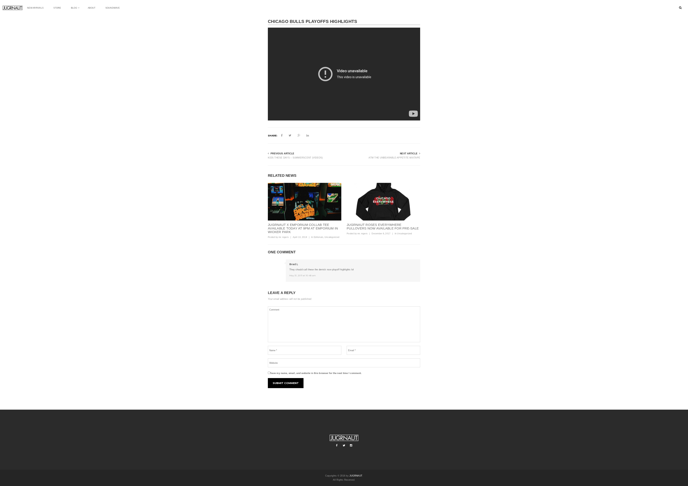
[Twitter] (344, 445)
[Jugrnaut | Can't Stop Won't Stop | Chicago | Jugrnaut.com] (15, 8)
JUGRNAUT (355, 475)
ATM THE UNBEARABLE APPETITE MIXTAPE (394, 157)
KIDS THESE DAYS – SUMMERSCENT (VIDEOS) (295, 157)
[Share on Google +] (299, 135)
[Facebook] (337, 445)
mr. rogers (284, 237)
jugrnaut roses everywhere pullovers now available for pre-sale (383, 226)
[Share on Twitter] (290, 135)
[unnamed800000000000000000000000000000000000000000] (383, 202)
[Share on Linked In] (307, 135)
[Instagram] (351, 445)
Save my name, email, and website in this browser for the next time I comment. (316, 373)
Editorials (318, 237)
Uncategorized (331, 237)
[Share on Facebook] (282, 135)
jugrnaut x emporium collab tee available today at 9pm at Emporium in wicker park (303, 228)
